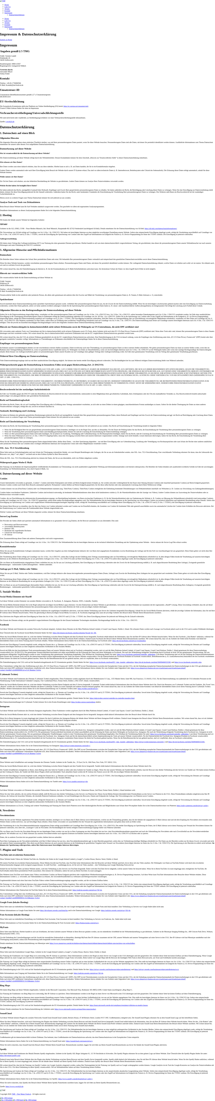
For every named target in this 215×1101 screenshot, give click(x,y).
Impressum (8, 13)
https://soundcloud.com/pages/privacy (79, 1041)
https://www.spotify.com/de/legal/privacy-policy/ (75, 1079)
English (10, 1100)
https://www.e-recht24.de (14, 1086)
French (21, 1100)
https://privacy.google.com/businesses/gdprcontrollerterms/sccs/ (156, 969)
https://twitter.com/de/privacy (88, 689)
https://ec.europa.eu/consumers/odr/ (75, 106)
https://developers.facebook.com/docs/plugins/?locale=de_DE (74, 633)
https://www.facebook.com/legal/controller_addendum (136, 654)
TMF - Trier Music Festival (21, 1094)
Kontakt (7, 11)
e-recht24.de (10, 122)
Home (6, 5)
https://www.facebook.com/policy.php (188, 662)
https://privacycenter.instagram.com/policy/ (150, 742)
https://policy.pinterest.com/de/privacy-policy (192, 806)
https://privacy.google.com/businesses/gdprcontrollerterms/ (110, 969)
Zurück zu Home (6, 40)
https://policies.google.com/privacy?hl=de (87, 890)
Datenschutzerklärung (16, 15)
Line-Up (7, 7)
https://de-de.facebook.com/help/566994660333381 (153, 662)
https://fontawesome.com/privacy (87, 923)
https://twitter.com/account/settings (83, 702)
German (10, 1098)
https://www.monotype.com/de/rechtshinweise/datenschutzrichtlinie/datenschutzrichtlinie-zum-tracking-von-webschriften (92, 943)
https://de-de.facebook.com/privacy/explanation (129, 641)
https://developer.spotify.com (10, 1055)
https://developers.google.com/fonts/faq (54, 910)
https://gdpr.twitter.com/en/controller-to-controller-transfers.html (112, 698)
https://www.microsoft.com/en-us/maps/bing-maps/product (75, 1009)
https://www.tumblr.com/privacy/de (75, 781)
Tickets (7, 9)
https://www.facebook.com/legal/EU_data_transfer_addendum (112, 662)
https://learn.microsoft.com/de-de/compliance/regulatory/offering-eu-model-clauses (119, 1005)
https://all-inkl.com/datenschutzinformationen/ (161, 229)
